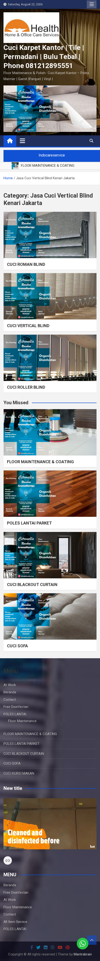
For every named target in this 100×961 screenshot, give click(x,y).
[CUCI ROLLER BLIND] (50, 358)
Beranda (9, 692)
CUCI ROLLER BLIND (26, 387)
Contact (9, 699)
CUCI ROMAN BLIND (26, 264)
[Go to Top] (92, 940)
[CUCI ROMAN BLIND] (50, 235)
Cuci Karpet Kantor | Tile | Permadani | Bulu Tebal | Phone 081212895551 (43, 56)
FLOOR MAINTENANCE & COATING (40, 461)
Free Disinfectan (15, 707)
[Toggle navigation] (22, 140)
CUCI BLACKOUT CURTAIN (32, 584)
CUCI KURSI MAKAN (18, 773)
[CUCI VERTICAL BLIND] (50, 296)
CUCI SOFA (17, 645)
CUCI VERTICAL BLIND (28, 325)
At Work (9, 685)
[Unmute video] (50, 823)
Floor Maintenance (22, 721)
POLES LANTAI (14, 714)
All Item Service (15, 922)
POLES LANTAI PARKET (29, 523)
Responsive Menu (92, 4)
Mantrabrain (83, 954)
